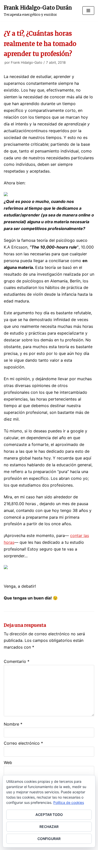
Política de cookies (68, 802)
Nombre (13, 724)
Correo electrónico (23, 743)
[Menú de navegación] (88, 10)
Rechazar (49, 826)
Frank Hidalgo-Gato (26, 62)
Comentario (16, 661)
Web (8, 762)
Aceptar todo (49, 814)
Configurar (49, 838)
